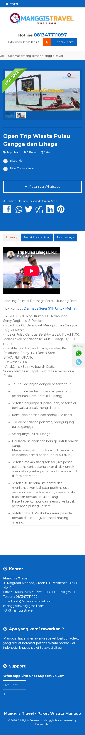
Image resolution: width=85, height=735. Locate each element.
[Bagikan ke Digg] (40, 211)
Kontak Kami (64, 42)
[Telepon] (78, 362)
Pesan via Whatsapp (44, 187)
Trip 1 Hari (13, 152)
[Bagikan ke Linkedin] (51, 211)
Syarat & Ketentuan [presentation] (37, 237)
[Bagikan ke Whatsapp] (19, 211)
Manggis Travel (14, 638)
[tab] (11, 237)
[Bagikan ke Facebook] (8, 211)
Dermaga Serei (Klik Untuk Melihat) (50, 308)
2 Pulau (32, 152)
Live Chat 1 (11, 685)
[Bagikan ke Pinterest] (62, 211)
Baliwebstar (42, 724)
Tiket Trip (16, 160)
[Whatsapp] (78, 353)
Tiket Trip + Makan (22, 168)
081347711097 (50, 35)
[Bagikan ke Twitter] (30, 211)
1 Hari (47, 152)
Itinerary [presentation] (11, 237)
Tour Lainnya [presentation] (65, 237)
